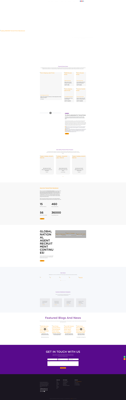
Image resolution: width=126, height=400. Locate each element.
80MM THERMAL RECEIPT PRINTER (63, 168)
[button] (62, 176)
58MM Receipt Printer (68, 80)
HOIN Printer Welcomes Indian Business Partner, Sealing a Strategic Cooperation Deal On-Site (81, 336)
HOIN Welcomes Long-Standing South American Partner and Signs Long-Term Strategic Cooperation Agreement (45, 336)
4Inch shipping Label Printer (69, 96)
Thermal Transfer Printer (80, 96)
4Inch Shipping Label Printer (44, 95)
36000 (56, 212)
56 (41, 212)
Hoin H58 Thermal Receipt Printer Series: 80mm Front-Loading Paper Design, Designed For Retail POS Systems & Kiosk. (69, 336)
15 (41, 204)
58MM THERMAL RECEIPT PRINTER (79, 168)
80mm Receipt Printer (80, 80)
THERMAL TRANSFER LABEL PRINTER (47, 168)
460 (54, 204)
